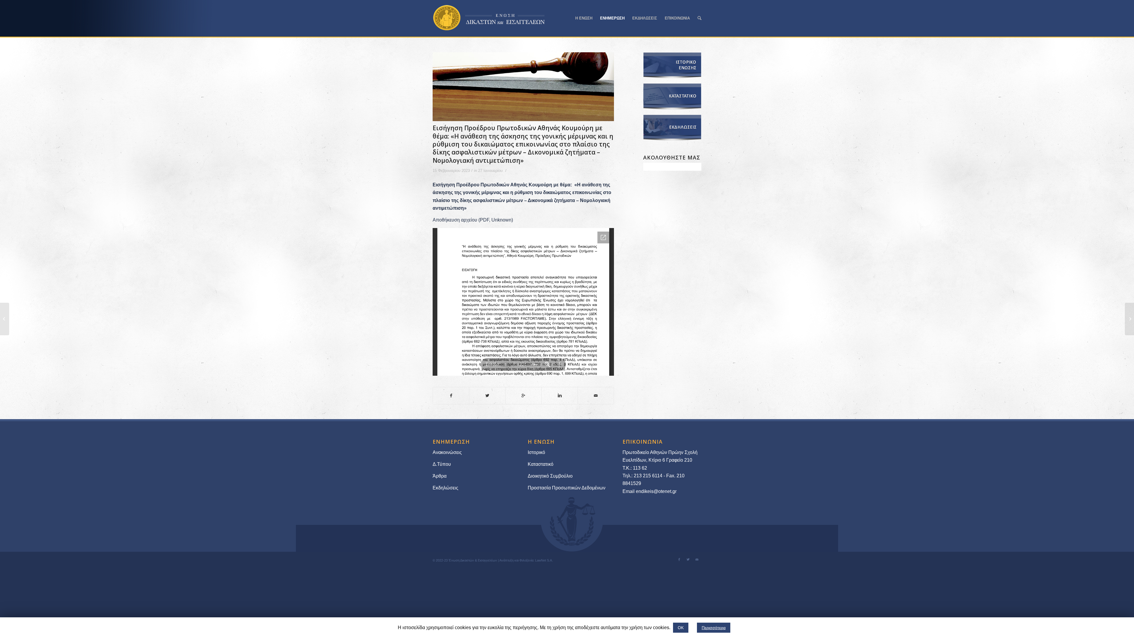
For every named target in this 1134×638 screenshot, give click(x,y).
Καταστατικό (541, 464)
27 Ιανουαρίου (490, 170)
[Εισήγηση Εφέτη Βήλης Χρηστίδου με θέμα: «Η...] (4, 319)
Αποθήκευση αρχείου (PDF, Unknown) (473, 219)
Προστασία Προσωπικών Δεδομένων (566, 487)
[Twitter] (688, 559)
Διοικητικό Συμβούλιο (550, 476)
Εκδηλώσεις (445, 487)
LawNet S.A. (544, 560)
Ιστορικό (536, 452)
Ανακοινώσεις (447, 452)
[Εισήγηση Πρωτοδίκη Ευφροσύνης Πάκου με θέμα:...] (1129, 319)
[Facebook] (679, 559)
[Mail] (697, 559)
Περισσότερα (714, 627)
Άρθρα (440, 476)
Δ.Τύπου (442, 464)
